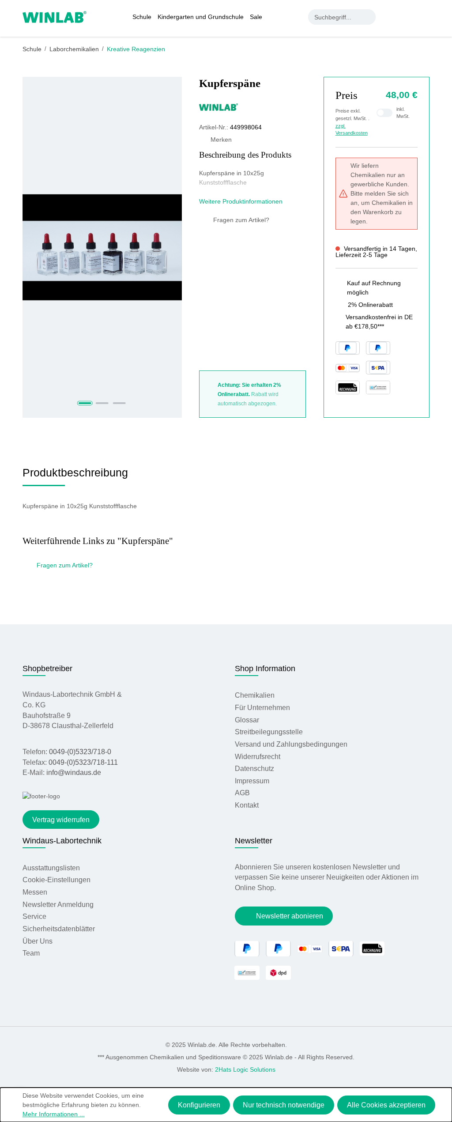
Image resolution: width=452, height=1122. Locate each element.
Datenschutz (254, 768)
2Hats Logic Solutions (245, 1069)
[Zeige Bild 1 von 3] (85, 403)
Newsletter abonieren (289, 916)
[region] (102, 247)
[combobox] (334, 17)
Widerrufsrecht (257, 756)
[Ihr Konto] (389, 16)
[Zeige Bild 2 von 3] (102, 403)
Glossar (247, 720)
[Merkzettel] (407, 16)
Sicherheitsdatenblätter (59, 929)
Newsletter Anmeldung (58, 904)
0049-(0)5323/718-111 (83, 762)
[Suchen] (368, 17)
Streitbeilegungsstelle (269, 732)
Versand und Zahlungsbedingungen (291, 744)
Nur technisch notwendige (283, 1105)
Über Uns (38, 941)
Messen (35, 892)
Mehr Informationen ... (54, 1114)
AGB (242, 793)
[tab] (75, 475)
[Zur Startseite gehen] (55, 16)
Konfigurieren (199, 1105)
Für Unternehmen (262, 707)
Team (31, 953)
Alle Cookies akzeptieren (386, 1105)
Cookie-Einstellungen (56, 880)
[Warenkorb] (424, 16)
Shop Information (265, 668)
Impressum (252, 781)
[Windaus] (252, 106)
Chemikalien (255, 695)
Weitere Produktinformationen (241, 201)
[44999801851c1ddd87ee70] (102, 247)
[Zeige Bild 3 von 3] (119, 403)
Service (34, 916)
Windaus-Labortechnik (62, 840)
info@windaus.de (73, 772)
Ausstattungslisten (51, 868)
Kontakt (247, 805)
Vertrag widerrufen (61, 820)
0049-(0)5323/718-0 (80, 752)
